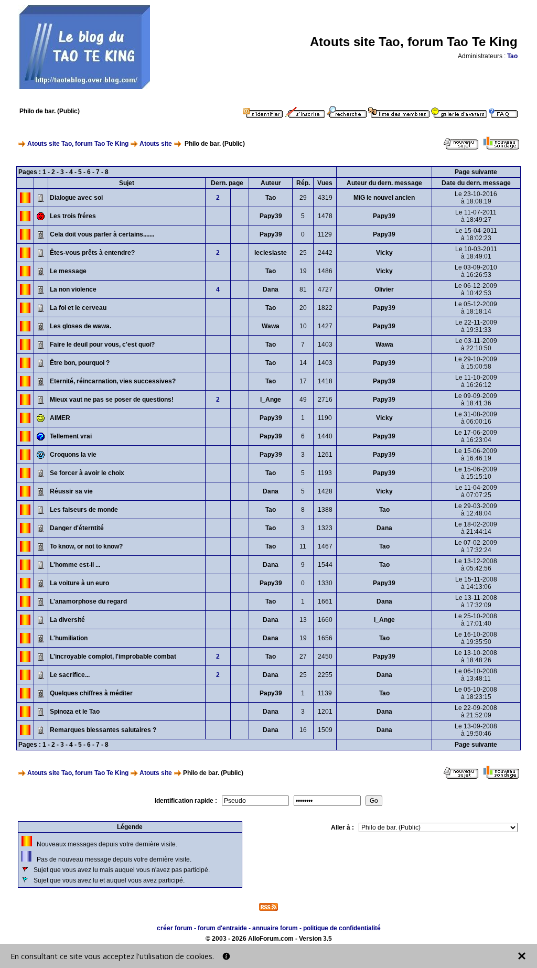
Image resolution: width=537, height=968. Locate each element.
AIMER (60, 418)
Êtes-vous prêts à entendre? (92, 252)
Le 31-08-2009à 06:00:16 (476, 418)
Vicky (384, 252)
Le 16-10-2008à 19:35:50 (476, 638)
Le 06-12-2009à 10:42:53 (476, 289)
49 (303, 399)
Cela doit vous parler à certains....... (102, 234)
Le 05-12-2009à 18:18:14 (476, 307)
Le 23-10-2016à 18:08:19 (476, 197)
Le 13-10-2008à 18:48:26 (476, 656)
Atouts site (155, 143)
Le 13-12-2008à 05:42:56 (476, 564)
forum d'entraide (222, 928)
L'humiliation (69, 638)
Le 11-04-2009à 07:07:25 (476, 491)
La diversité (67, 619)
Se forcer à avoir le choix (87, 473)
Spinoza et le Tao (75, 711)
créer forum (174, 928)
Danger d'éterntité (77, 528)
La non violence (73, 289)
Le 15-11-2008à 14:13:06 (476, 583)
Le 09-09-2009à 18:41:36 (476, 399)
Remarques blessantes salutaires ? (103, 730)
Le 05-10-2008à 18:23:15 (476, 693)
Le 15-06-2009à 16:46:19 (476, 454)
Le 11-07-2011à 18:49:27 (476, 216)
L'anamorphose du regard (88, 601)
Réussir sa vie (71, 491)
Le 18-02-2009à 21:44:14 (476, 528)
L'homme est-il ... (75, 564)
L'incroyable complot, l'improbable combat (113, 656)
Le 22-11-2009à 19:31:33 (476, 326)
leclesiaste (270, 252)
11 (302, 546)
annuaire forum (275, 928)
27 (303, 656)
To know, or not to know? (86, 546)
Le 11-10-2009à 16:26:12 (476, 381)
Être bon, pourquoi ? (80, 363)
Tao (512, 56)
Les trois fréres (73, 216)
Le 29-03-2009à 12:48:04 (476, 509)
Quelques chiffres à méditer (91, 693)
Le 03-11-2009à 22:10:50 (476, 344)
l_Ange (270, 399)
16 (303, 730)
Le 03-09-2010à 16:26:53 (476, 271)
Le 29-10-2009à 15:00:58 (476, 363)
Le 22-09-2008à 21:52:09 (476, 711)
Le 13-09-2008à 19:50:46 (476, 730)
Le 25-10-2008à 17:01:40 (476, 619)
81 (303, 289)
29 (303, 197)
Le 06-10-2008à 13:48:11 (476, 675)
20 (303, 307)
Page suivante (476, 172)
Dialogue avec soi (76, 197)
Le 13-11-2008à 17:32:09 (476, 601)
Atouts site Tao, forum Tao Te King (77, 143)
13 (303, 619)
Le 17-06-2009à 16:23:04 (476, 436)
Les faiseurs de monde (84, 509)
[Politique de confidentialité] (226, 956)
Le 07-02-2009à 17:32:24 (476, 546)
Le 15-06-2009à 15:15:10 (476, 473)
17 (303, 381)
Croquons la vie (73, 454)
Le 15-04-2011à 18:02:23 (476, 234)
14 (303, 363)
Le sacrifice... (70, 675)
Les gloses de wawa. (80, 326)
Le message (68, 271)
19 (303, 271)
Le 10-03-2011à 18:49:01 (476, 252)
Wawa (271, 326)
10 (303, 326)
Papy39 (271, 216)
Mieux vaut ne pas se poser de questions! (112, 399)
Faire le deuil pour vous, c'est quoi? (102, 344)
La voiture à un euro (79, 583)
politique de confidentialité (342, 928)
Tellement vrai (71, 436)
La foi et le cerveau (78, 307)
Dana (270, 289)
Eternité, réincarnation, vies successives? (113, 381)
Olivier (384, 289)
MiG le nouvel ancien (384, 197)
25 (303, 252)
